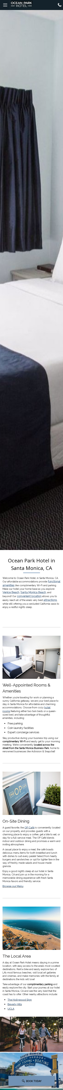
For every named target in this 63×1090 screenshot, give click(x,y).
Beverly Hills (15, 1004)
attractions (50, 600)
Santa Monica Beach (33, 592)
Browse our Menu (13, 886)
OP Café (29, 827)
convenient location (29, 596)
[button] (31, 1034)
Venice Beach (11, 592)
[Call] (59, 5)
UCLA (11, 1008)
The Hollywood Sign (20, 999)
